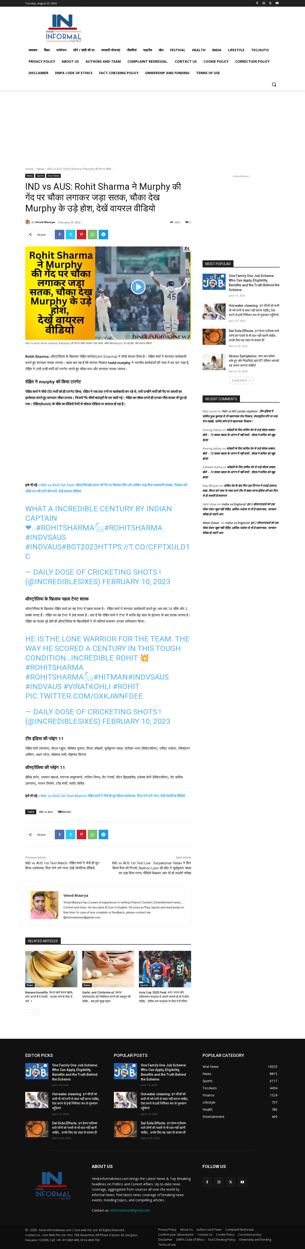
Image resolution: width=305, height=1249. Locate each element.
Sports (40, 175)
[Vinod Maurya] (28, 222)
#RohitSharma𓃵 (70, 527)
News (40, 169)
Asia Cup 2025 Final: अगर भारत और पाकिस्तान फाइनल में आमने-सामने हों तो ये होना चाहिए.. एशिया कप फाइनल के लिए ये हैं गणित (164, 997)
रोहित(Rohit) (64, 812)
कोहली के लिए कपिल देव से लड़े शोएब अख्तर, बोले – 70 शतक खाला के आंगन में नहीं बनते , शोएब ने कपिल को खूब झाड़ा (239, 435)
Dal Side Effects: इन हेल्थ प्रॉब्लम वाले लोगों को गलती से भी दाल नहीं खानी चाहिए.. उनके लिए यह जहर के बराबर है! (254, 335)
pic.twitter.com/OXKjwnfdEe (84, 696)
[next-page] (36, 1013)
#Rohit (126, 686)
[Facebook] (257, 3)
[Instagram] (264, 3)
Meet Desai (211, 523)
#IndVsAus (45, 537)
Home (29, 169)
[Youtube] (277, 3)
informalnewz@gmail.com (130, 1210)
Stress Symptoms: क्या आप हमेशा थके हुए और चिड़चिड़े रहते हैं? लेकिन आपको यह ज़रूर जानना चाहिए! (254, 360)
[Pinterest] (81, 234)
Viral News (53, 175)
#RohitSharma (133, 527)
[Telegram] (103, 234)
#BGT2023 (79, 546)
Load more (239, 380)
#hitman (110, 676)
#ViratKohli (87, 686)
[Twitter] (270, 3)
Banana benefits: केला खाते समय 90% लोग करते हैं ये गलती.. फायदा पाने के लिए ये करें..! (49, 997)
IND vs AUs (46, 812)
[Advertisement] (188, 27)
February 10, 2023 (136, 581)
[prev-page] (28, 1013)
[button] (274, 84)
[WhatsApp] (92, 234)
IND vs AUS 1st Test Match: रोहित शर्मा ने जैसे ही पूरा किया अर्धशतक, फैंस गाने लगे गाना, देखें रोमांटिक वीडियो (113, 795)
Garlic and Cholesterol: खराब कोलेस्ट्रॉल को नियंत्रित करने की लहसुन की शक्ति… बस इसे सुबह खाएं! (106, 997)
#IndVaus (43, 546)
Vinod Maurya (45, 222)
